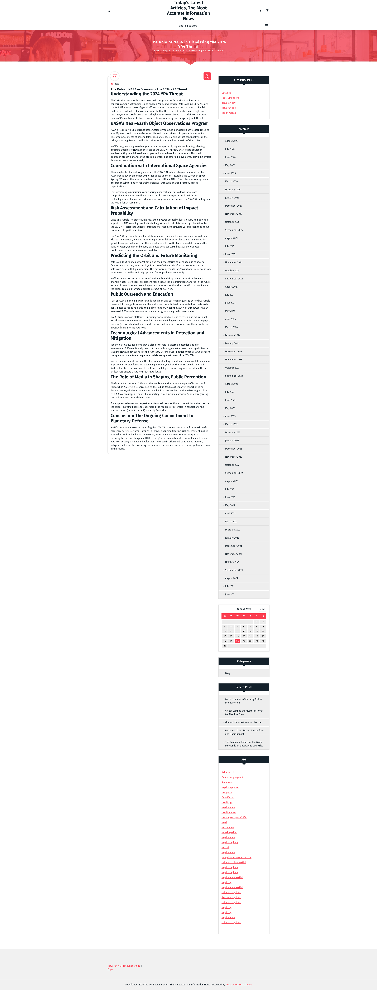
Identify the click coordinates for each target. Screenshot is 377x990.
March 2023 (231, 424)
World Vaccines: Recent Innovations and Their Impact (244, 732)
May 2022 (230, 505)
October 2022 (232, 464)
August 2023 (231, 384)
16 (263, 631)
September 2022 (234, 473)
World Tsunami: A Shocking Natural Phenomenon (244, 701)
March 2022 (231, 521)
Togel (110, 969)
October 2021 (232, 562)
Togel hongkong (131, 965)
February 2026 (232, 189)
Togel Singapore (187, 25)
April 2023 (230, 416)
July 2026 (230, 149)
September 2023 (234, 375)
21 (250, 636)
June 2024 (230, 303)
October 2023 (232, 367)
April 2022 (230, 513)
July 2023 (229, 392)
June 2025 (230, 254)
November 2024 (233, 262)
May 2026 (230, 165)
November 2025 (233, 213)
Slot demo (226, 782)
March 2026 (231, 181)
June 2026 (230, 157)
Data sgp (226, 92)
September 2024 (234, 278)
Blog (165, 50)
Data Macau (227, 797)
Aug (207, 76)
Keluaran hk (228, 772)
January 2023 (232, 440)
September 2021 (234, 570)
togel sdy (226, 907)
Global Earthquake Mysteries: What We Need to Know (244, 712)
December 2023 (233, 351)
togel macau (228, 917)
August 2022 (231, 481)
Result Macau (228, 112)
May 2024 (230, 311)
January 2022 (232, 537)
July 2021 (229, 586)
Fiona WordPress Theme (239, 984)
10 (225, 631)
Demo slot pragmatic (232, 777)
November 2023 (233, 359)
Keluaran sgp (228, 107)
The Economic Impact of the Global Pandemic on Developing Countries (244, 744)
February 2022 (232, 529)
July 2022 (229, 489)
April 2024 (230, 319)
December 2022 (233, 448)
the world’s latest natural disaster (243, 722)
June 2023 (230, 400)
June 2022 (230, 497)
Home (157, 50)
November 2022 (233, 456)
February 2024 (232, 335)
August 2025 (231, 238)
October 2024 (232, 270)
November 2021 (233, 554)
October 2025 (232, 222)
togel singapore (230, 787)
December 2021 (233, 545)
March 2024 (231, 327)
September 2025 (234, 230)
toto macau (227, 827)
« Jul (262, 609)
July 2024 (230, 294)
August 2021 (231, 578)
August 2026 (231, 141)
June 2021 (230, 594)
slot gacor (226, 792)
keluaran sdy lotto (231, 922)
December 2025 (233, 205)
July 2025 (229, 246)
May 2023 (230, 408)
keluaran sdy (228, 102)
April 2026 (230, 173)
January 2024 (232, 343)
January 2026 (232, 197)
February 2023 (232, 432)
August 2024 (231, 286)
